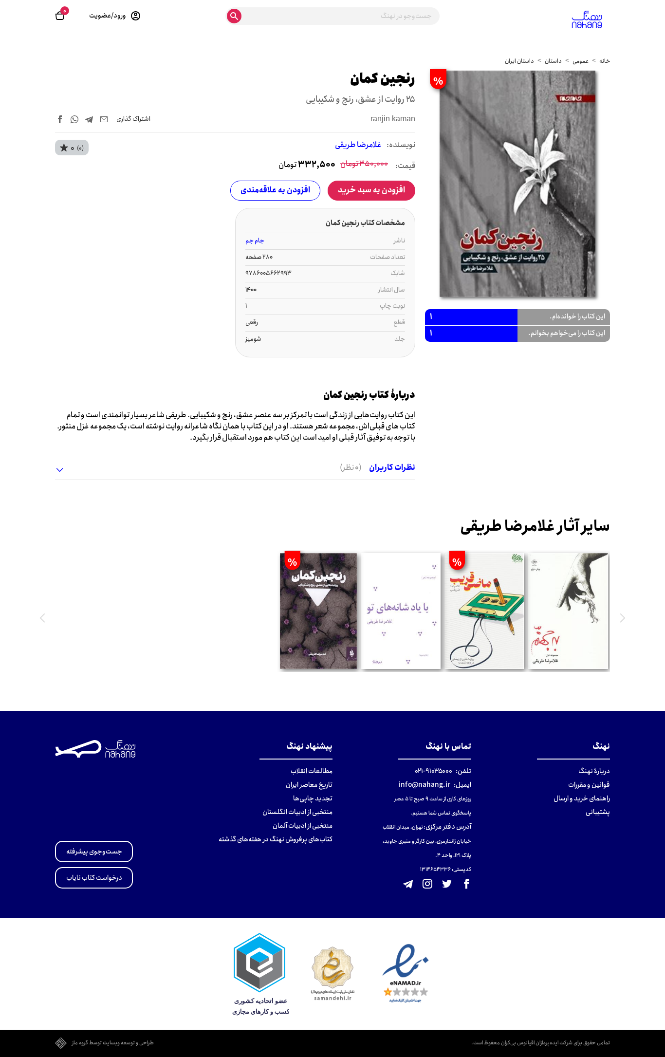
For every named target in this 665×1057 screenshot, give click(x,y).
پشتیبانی (598, 812)
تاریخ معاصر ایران (309, 784)
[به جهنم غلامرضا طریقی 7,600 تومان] (568, 611)
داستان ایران (519, 61)
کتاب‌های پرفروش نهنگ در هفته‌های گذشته (275, 839)
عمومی (581, 61)
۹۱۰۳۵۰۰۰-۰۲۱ (433, 771)
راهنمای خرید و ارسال (582, 798)
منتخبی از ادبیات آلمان (302, 825)
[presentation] (622, 618)
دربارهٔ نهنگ (594, 771)
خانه (604, 61)
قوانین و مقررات (589, 784)
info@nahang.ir (424, 784)
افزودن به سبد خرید (371, 190)
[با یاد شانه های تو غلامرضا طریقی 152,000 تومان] (401, 611)
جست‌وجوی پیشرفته (94, 851)
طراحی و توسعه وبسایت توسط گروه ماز (113, 1043)
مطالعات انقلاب (311, 771)
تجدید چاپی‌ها (312, 798)
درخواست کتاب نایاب (94, 877)
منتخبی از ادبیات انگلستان (297, 812)
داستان (553, 61)
